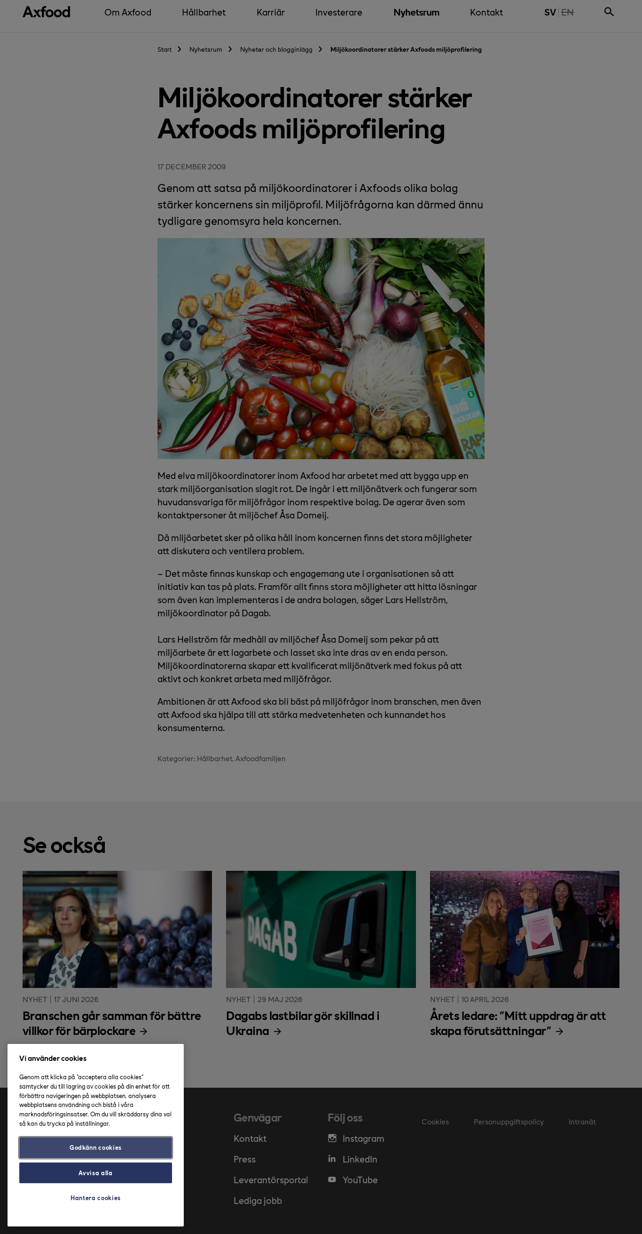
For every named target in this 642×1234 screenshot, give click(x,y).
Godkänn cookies (96, 1147)
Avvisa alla (95, 1172)
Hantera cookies (95, 1197)
